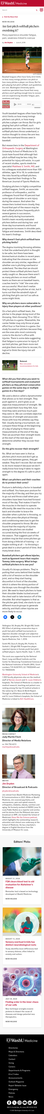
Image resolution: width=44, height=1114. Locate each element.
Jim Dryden (8, 42)
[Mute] (33, 105)
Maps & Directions (16, 1052)
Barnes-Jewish (15, 680)
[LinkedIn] (30, 1102)
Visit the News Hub (11, 17)
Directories (13, 1048)
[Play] (15, 104)
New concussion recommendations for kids (29, 365)
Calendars (13, 1056)
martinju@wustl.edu (10, 747)
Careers (12, 1067)
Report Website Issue (17, 1086)
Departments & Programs (19, 1071)
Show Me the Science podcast (24, 817)
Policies (12, 1093)
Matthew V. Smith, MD (23, 167)
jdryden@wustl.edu (10, 791)
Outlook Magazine (16, 1082)
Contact (12, 1059)
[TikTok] (35, 1102)
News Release (8, 22)
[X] (14, 1102)
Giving (11, 1063)
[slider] (36, 103)
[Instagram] (19, 1102)
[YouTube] (24, 1102)
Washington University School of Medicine (20, 675)
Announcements (15, 1078)
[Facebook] (9, 1102)
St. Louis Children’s (33, 680)
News (11, 1097)
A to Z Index (14, 1074)
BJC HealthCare (27, 699)
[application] (25, 104)
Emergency (13, 1089)
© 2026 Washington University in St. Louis (22, 1110)
